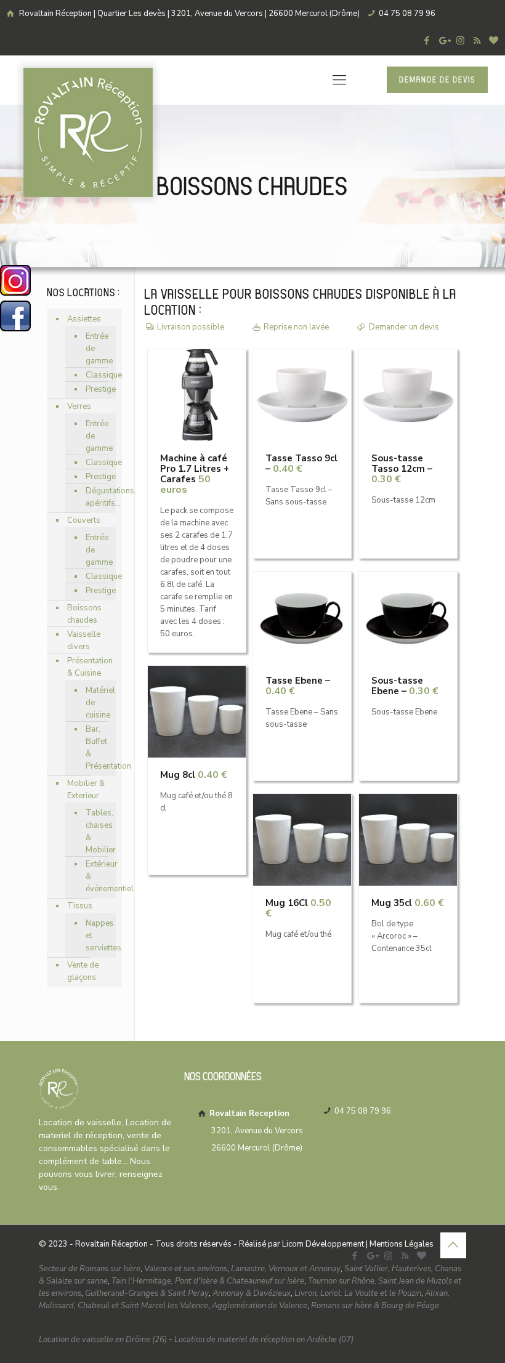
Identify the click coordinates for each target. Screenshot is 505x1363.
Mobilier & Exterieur (86, 789)
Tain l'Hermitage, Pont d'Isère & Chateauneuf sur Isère (207, 1281)
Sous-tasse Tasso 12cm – (401, 468)
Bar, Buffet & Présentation (98, 748)
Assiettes (84, 319)
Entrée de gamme (98, 348)
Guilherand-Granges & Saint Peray (147, 1293)
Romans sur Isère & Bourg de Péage (375, 1305)
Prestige (98, 389)
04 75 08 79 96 (407, 13)
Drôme (287, 1148)
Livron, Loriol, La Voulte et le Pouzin (357, 1293)
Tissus (79, 906)
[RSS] (477, 40)
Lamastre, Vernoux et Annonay (286, 1268)
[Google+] (443, 40)
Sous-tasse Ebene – (404, 685)
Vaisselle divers (83, 640)
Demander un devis (404, 327)
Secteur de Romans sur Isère (89, 1268)
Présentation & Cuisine (90, 667)
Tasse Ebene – (297, 685)
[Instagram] (460, 40)
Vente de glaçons (83, 971)
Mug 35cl (407, 903)
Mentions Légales (402, 1244)
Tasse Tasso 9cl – (301, 463)
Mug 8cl (193, 775)
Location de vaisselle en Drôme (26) (103, 1339)
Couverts (83, 520)
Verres (79, 406)
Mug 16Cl (298, 908)
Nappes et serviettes (98, 935)
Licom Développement (323, 1244)
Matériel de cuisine (98, 703)
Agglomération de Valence (259, 1305)
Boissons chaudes (84, 614)
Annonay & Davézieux (251, 1293)
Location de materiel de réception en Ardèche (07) (264, 1339)
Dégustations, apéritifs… (98, 497)
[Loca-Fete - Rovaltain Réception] (88, 132)
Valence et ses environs (185, 1268)
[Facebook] (427, 40)
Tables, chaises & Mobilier (98, 831)
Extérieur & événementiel (98, 876)
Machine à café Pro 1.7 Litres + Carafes (194, 474)
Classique (98, 375)
